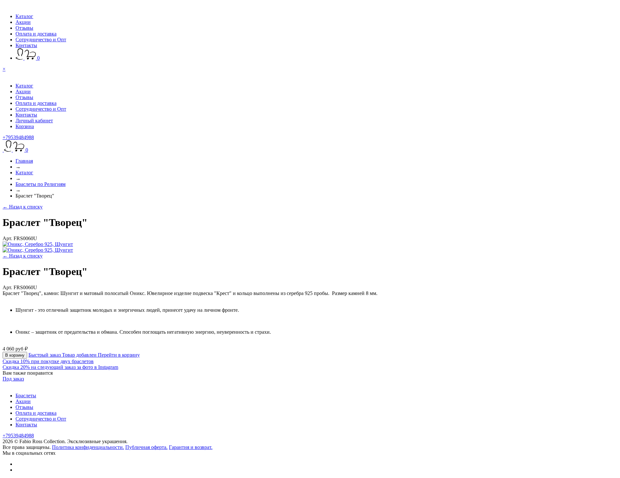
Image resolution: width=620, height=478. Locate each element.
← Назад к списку (23, 206)
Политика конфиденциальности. (88, 447)
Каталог (24, 16)
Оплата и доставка (36, 33)
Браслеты (26, 395)
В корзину (15, 355)
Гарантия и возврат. (190, 447)
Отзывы (24, 28)
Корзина (25, 126)
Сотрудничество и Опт (41, 39)
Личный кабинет (34, 120)
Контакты (26, 45)
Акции (23, 22)
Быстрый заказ (45, 355)
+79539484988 (18, 137)
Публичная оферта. (146, 447)
